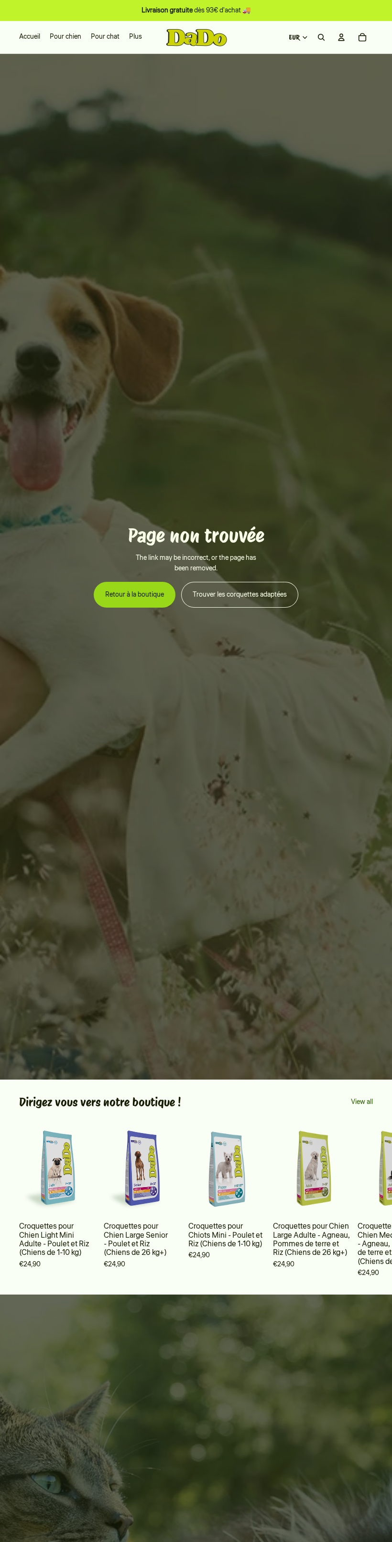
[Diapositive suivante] (359, 1199)
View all (362, 1102)
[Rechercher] (321, 37)
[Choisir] (81, 1201)
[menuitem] (135, 37)
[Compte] (341, 37)
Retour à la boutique (134, 595)
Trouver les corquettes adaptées (240, 595)
